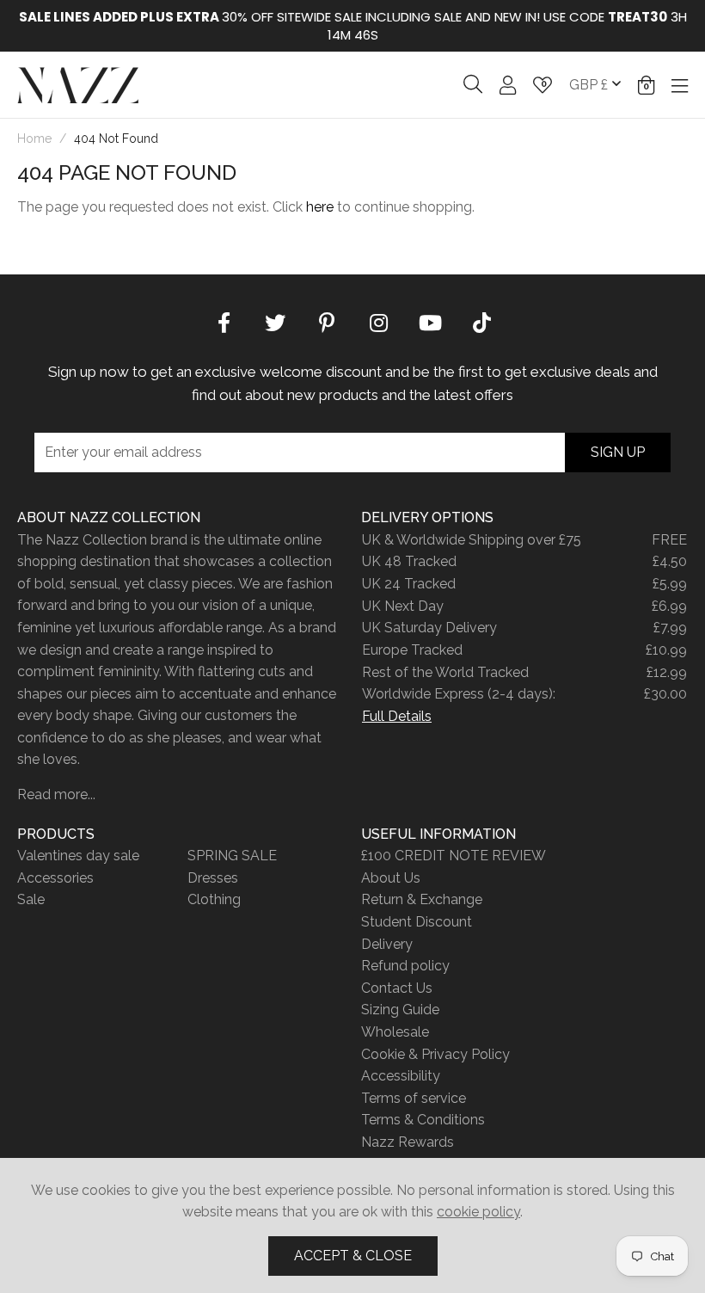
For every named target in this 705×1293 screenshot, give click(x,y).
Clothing (214, 899)
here (320, 207)
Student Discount (416, 922)
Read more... (56, 794)
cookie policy (478, 1212)
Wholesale (395, 1032)
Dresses (212, 878)
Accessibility (400, 1076)
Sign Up (618, 452)
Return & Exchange (421, 899)
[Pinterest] (327, 322)
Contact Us (396, 988)
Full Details (397, 716)
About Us (390, 878)
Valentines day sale (78, 855)
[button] (646, 85)
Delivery (387, 944)
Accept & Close (353, 1255)
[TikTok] (481, 322)
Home (34, 138)
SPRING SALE (232, 855)
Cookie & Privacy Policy (435, 1054)
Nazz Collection (77, 85)
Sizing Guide (400, 1009)
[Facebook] (223, 322)
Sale (31, 899)
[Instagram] (378, 322)
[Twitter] (275, 322)
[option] (352, 26)
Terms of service (413, 1098)
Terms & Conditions (423, 1119)
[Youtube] (430, 322)
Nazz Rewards (407, 1142)
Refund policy (405, 965)
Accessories (55, 878)
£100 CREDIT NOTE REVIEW (453, 855)
